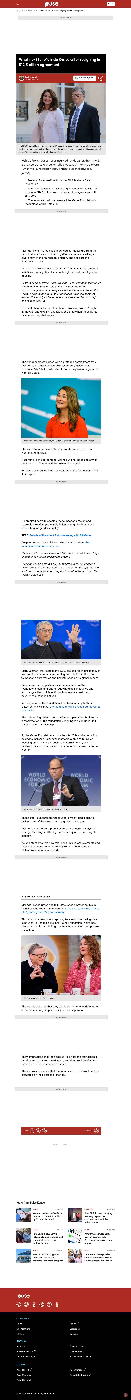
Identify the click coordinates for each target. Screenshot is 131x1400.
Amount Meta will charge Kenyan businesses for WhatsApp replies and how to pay (98, 1238)
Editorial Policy (77, 1351)
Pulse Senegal (76, 1369)
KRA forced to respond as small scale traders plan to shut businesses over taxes (98, 1257)
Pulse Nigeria (22, 1369)
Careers (73, 1329)
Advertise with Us (24, 1351)
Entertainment (23, 1329)
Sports (73, 1323)
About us (20, 1346)
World (30, 11)
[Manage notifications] (126, 1395)
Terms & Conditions (25, 1356)
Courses (74, 1334)
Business (88, 1209)
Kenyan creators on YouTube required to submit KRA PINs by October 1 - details (47, 1216)
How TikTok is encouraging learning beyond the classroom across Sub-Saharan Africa (98, 1218)
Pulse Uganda (23, 1380)
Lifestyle (20, 1334)
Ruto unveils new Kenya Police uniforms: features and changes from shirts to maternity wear (48, 1238)
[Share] (100, 78)
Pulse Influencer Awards (81, 1356)
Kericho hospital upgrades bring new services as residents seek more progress (48, 1257)
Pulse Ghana (22, 1375)
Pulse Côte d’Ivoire (79, 1375)
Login (110, 4)
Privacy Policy (76, 1346)
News (23, 11)
